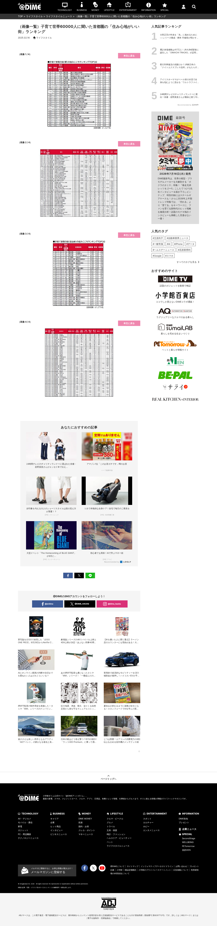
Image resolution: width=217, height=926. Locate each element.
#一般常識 (158, 244)
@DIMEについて (117, 866)
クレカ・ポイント (86, 830)
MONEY (86, 813)
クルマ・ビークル (115, 818)
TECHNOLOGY (29, 813)
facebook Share (68, 575)
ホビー (146, 826)
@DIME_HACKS (82, 604)
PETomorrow (188, 846)
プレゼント (184, 822)
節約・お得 (83, 826)
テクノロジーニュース (28, 838)
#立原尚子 (158, 238)
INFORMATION (190, 813)
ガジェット (23, 830)
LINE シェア (90, 575)
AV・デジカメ (24, 818)
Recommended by (112, 562)
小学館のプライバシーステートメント (155, 870)
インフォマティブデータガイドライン (157, 866)
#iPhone (178, 244)
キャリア (54, 818)
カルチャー (148, 822)
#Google (157, 255)
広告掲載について (181, 870)
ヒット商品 (55, 826)
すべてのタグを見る (187, 262)
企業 (52, 822)
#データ (190, 244)
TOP (20, 16)
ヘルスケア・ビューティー (119, 838)
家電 (20, 826)
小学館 (119, 870)
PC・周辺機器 (24, 834)
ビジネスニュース (58, 834)
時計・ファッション (116, 834)
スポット (147, 818)
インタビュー (56, 830)
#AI (168, 244)
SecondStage (188, 838)
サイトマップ (132, 866)
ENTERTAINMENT (157, 813)
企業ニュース (189, 829)
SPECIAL (187, 834)
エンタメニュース (151, 830)
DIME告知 (183, 818)
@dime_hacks (114, 604)
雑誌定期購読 (130, 870)
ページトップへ (108, 778)
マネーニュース (85, 834)
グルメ (110, 822)
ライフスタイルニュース (59, 16)
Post (79, 575)
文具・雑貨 (112, 830)
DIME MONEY (85, 818)
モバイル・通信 (25, 822)
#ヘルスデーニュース (163, 249)
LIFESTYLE (116, 813)
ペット (110, 842)
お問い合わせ (181, 866)
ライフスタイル (34, 16)
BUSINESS (59, 813)
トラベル (111, 826)
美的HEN (186, 850)
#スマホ (169, 255)
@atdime (49, 604)
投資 (80, 822)
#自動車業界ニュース (177, 238)
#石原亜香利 (184, 249)
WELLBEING (188, 842)
